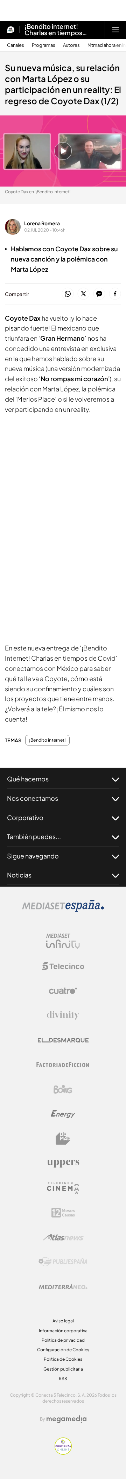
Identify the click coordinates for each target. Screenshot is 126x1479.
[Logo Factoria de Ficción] (63, 1065)
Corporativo (25, 817)
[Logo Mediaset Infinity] (63, 941)
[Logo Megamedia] (66, 1419)
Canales (15, 45)
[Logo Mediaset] (63, 910)
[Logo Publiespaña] (63, 1262)
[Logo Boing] (63, 1089)
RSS (63, 1378)
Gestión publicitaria (63, 1369)
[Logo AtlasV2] (63, 1237)
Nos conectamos (32, 798)
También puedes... (34, 836)
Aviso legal (63, 1320)
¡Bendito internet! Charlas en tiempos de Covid (53, 29)
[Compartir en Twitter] (83, 294)
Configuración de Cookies (63, 1349)
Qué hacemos (28, 779)
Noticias (19, 875)
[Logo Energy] (63, 1114)
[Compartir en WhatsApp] (68, 294)
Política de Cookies (63, 1359)
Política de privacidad (63, 1340)
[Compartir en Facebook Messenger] (99, 294)
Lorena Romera (42, 223)
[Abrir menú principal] (115, 29)
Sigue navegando (33, 856)
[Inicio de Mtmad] (11, 29)
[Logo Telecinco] (63, 966)
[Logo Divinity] (63, 1015)
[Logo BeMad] (63, 1138)
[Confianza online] (63, 1452)
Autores (71, 45)
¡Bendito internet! (47, 740)
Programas (43, 45)
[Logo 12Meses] (63, 1212)
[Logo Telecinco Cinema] (63, 1188)
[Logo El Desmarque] (63, 1040)
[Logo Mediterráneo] (63, 1286)
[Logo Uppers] (63, 1163)
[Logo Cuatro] (63, 991)
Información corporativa (63, 1330)
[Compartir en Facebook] (115, 294)
